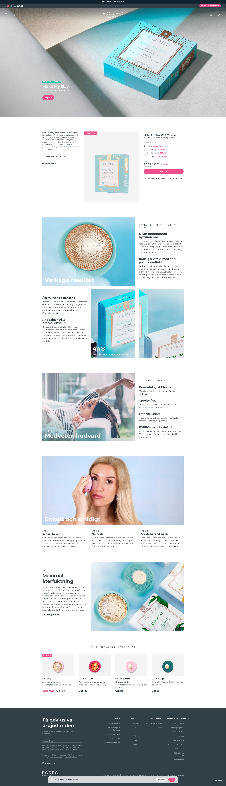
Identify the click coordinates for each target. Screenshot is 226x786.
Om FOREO (179, 723)
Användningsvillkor (176, 745)
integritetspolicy (56, 757)
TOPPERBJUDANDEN (210, 6)
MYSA (181, 736)
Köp (171, 780)
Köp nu (48, 98)
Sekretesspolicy (177, 749)
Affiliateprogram (177, 728)
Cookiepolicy (178, 760)
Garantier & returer (112, 734)
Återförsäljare (178, 740)
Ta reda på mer (50, 614)
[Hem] (113, 15)
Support (159, 728)
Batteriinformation (112, 743)
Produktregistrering (154, 723)
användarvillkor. (71, 757)
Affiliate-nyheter (177, 732)
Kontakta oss (114, 723)
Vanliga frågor (114, 738)
